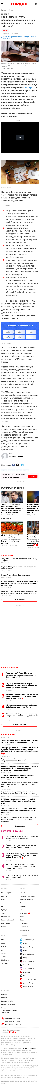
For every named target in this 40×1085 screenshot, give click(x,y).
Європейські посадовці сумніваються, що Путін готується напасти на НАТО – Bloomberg (19, 793)
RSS (24, 975)
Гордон (3, 10)
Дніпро (3, 956)
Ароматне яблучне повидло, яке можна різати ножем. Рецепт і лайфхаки (21, 846)
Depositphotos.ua (28, 1048)
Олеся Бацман (28, 965)
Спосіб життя (5, 916)
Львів (3, 943)
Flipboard (26, 972)
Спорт (3, 906)
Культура (4, 910)
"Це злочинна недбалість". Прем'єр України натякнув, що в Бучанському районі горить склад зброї (18, 810)
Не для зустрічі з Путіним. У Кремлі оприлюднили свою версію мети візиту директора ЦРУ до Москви (21, 686)
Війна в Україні (6, 893)
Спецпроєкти (24, 930)
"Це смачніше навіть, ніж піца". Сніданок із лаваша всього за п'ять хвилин (22, 837)
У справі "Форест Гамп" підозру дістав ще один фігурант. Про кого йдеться (17, 776)
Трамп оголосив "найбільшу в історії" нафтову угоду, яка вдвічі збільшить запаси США (19, 741)
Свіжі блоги (7, 555)
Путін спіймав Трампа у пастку (16, 575)
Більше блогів (20, 599)
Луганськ (4, 963)
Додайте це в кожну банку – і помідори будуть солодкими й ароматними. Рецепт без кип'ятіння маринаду (12, 539)
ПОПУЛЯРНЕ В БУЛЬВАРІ (12, 831)
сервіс (26, 470)
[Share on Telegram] (22, 465)
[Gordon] (19, 4)
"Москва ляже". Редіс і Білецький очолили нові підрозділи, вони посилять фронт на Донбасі (21, 675)
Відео (22, 920)
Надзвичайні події (7, 920)
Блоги (12, 514)
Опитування (24, 923)
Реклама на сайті (7, 1001)
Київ (2, 939)
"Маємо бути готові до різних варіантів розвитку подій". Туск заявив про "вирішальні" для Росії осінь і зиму (20, 784)
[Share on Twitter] (17, 465)
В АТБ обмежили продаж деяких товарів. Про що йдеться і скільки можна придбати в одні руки (19, 801)
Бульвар (6, 519)
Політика (4, 896)
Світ (2, 903)
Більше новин (20, 826)
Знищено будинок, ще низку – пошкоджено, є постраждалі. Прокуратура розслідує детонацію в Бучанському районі (19, 768)
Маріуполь (5, 960)
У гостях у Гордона (26, 899)
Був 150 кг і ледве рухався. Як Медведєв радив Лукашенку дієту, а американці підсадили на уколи (22, 696)
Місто (3, 935)
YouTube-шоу (24, 927)
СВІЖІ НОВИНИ (8, 734)
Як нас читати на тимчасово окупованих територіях (9, 1010)
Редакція (4, 997)
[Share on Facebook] (13, 465)
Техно (3, 913)
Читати (32, 476)
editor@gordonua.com (13, 1024)
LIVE (21, 910)
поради (19, 470)
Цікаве (10, 10)
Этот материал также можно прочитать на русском (20, 37)
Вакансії (4, 994)
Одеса (3, 946)
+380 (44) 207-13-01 (12, 1018)
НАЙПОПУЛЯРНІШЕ (10, 668)
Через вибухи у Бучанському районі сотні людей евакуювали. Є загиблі (17, 760)
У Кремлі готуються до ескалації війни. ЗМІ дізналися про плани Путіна (21, 706)
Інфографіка (5, 923)
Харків (3, 953)
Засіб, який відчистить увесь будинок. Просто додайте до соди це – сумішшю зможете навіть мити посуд (21, 866)
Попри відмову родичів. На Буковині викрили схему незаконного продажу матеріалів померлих (18, 819)
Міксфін (29, 87)
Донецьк (4, 950)
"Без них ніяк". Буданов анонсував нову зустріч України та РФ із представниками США (22, 716)
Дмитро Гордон (28, 940)
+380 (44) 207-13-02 (13, 1021)
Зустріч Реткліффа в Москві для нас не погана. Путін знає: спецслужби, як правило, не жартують (20, 583)
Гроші (4, 470)
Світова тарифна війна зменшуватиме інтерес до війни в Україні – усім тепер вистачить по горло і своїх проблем (12, 508)
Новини (4, 888)
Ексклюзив (23, 913)
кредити (11, 470)
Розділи (22, 888)
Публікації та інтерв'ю (27, 896)
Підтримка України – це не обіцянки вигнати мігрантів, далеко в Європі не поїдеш (19, 592)
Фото (22, 916)
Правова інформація (8, 1004)
